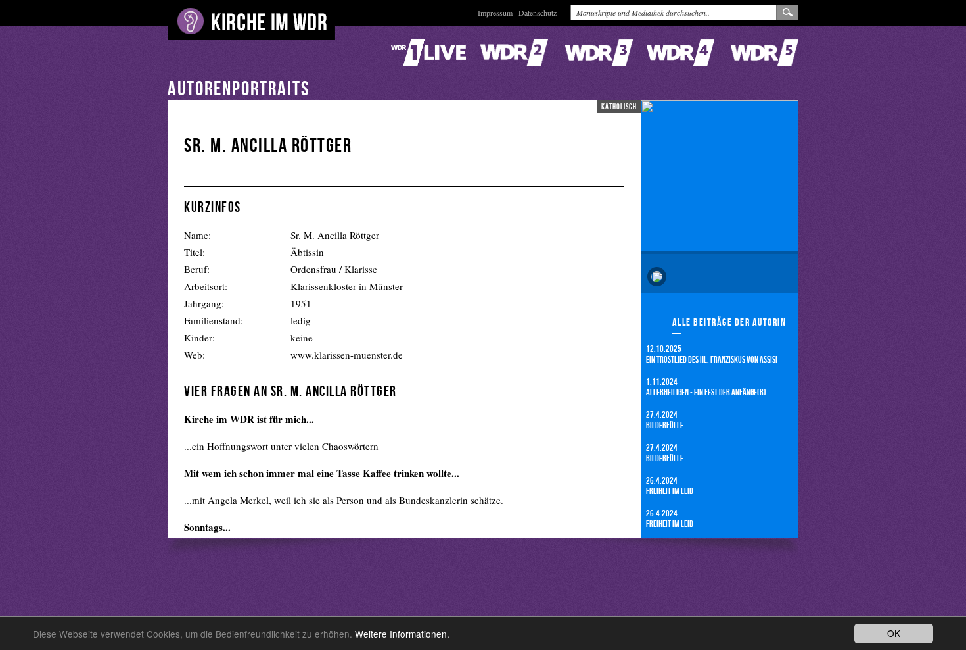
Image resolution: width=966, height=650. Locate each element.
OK (893, 632)
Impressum (495, 12)
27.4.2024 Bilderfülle (664, 419)
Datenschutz (537, 12)
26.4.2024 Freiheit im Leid (669, 485)
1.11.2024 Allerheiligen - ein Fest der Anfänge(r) (706, 386)
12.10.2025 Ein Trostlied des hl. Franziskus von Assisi (711, 353)
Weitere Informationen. (402, 633)
